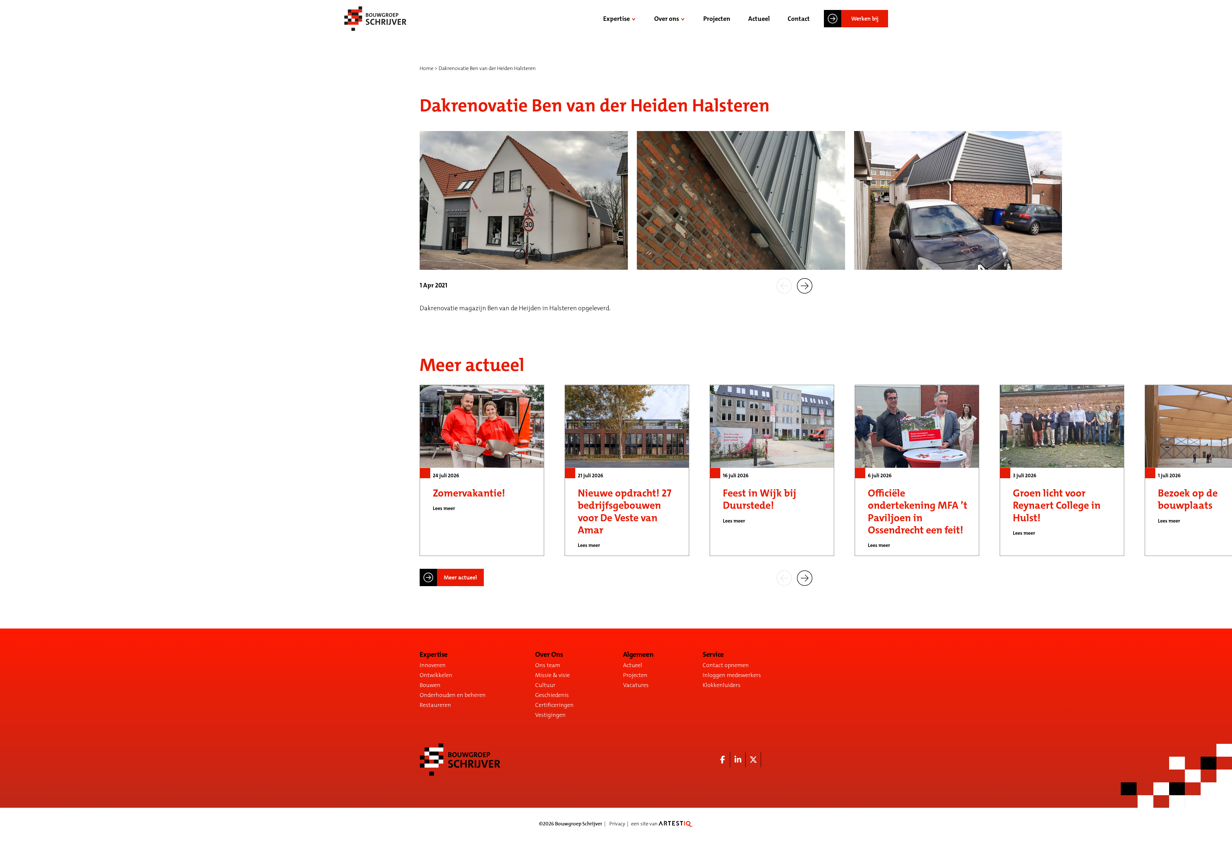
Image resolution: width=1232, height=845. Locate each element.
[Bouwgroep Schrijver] (375, 18)
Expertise (616, 18)
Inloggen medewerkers (732, 675)
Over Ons (549, 654)
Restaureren (435, 705)
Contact (799, 18)
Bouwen (430, 685)
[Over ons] (683, 18)
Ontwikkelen (436, 675)
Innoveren (433, 665)
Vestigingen (550, 715)
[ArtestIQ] (676, 823)
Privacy (617, 823)
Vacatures (636, 685)
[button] (784, 285)
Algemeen (638, 654)
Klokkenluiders (721, 685)
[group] (482, 470)
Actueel (759, 18)
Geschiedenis (552, 695)
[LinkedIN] (738, 759)
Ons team (547, 665)
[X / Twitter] (753, 759)
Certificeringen (554, 705)
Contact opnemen (726, 665)
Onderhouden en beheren (453, 695)
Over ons (666, 18)
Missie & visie (552, 675)
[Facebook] (722, 759)
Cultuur (545, 685)
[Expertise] (634, 18)
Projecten (716, 18)
